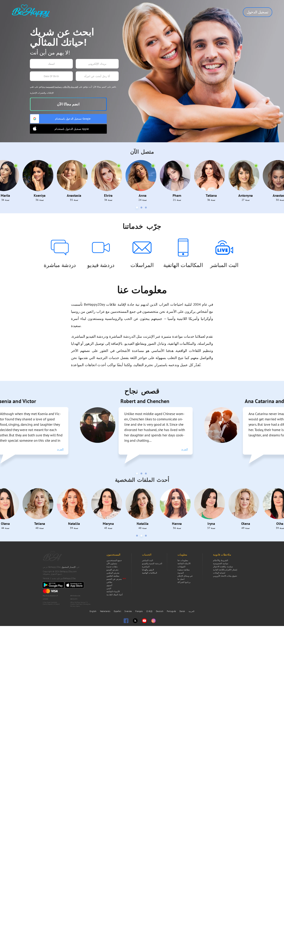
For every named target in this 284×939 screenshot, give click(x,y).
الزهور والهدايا (148, 569)
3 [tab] (146, 208)
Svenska (128, 611)
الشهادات (181, 566)
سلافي (109, 582)
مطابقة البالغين (113, 576)
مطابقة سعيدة (184, 569)
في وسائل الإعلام (185, 576)
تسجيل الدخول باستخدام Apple (72, 128)
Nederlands (105, 611)
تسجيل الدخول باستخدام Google (73, 118)
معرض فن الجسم (114, 579)
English (93, 611)
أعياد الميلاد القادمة (114, 594)
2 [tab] (141, 208)
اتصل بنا (181, 579)
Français (139, 611)
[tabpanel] (105, 432)
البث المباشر (147, 560)
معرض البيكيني (113, 573)
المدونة (181, 573)
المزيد (23, 449)
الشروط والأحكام (70, 87)
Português (172, 611)
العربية (191, 611)
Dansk (182, 611)
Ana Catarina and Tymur (234, 400)
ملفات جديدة (112, 566)
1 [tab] (137, 208)
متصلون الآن (111, 563)
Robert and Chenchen (107, 400)
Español (118, 611)
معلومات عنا (183, 560)
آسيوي (109, 585)
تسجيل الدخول (257, 12)
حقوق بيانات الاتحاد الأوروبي (225, 576)
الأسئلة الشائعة (184, 563)
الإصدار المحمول (68, 567)
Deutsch (160, 611)
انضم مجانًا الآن (68, 104)
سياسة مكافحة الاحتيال (223, 566)
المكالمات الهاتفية (149, 573)
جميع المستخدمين (114, 560)
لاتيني (108, 588)
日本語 (149, 611)
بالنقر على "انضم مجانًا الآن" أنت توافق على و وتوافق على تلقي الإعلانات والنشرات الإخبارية (73, 90)
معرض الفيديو (112, 569)
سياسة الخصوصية (53, 87)
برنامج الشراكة (184, 582)
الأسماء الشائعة (113, 591)
